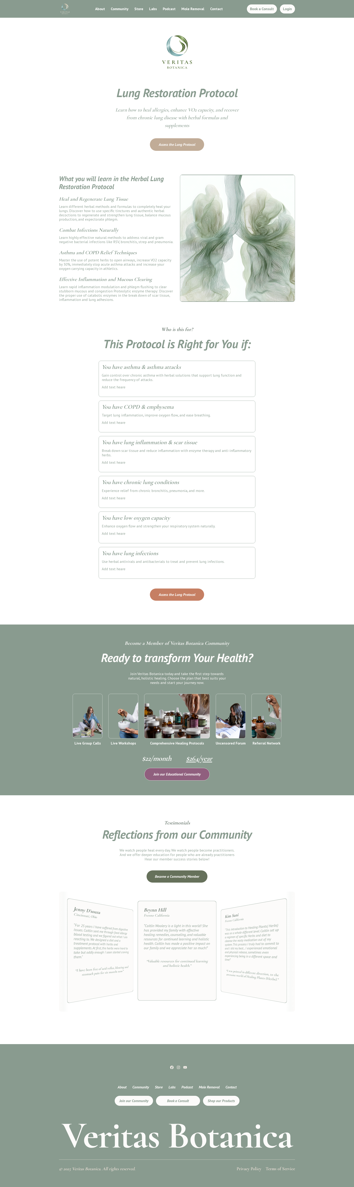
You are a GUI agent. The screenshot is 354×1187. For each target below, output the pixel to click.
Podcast (169, 8)
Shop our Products (221, 1100)
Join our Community (133, 1100)
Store (138, 8)
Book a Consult (262, 8)
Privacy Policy (249, 1168)
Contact (216, 8)
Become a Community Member (177, 876)
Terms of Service (280, 1168)
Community (120, 8)
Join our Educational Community (177, 774)
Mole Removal (192, 8)
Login (287, 8)
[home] (65, 9)
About (100, 8)
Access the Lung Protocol (177, 144)
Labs (153, 8)
